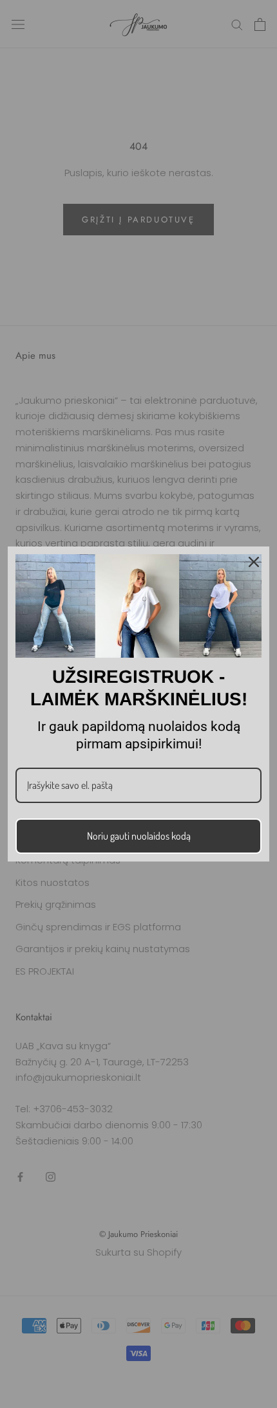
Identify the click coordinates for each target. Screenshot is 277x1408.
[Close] (253, 561)
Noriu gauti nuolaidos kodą (139, 835)
